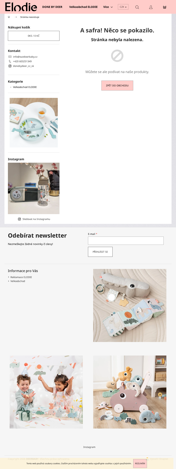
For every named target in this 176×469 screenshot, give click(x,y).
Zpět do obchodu (117, 85)
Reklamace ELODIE (21, 277)
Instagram (89, 447)
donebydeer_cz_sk (23, 66)
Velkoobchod (17, 281)
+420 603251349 (22, 61)
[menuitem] (52, 7)
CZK (122, 6)
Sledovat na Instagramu (36, 219)
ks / (34, 35)
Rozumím (140, 463)
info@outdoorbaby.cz (25, 56)
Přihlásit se (100, 251)
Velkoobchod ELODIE (25, 87)
